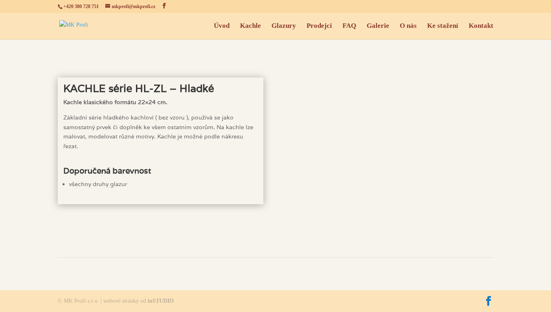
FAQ (349, 26)
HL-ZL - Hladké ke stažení (161, 225)
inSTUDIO (161, 301)
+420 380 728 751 (81, 6)
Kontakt (481, 26)
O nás (408, 26)
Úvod (222, 26)
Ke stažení (442, 26)
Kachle (250, 26)
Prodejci (319, 26)
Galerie (378, 26)
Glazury (283, 26)
